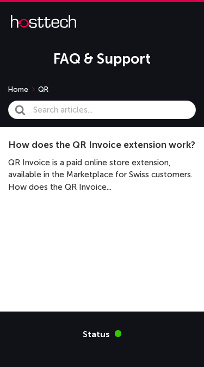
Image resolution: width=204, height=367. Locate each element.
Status (102, 333)
